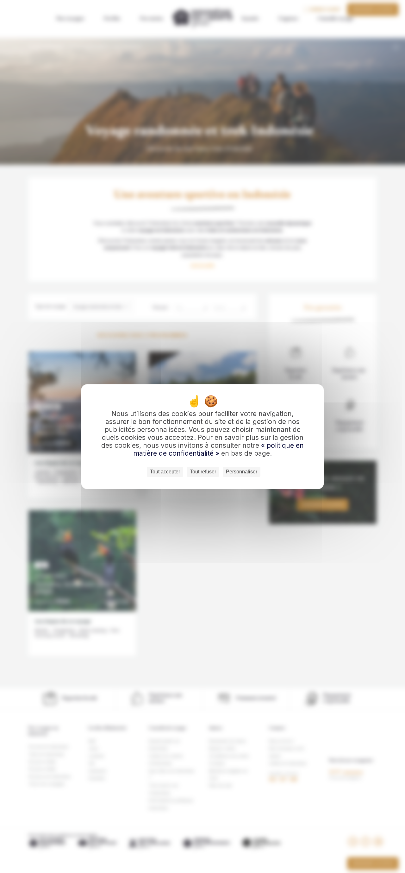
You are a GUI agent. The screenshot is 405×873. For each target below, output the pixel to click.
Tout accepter (165, 471)
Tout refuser (203, 471)
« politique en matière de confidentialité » (218, 449)
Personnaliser (241, 471)
